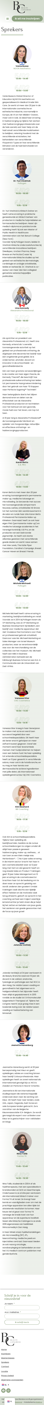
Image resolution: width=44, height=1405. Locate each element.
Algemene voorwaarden (12, 1380)
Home (4, 1349)
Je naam (8, 1304)
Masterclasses (7, 1358)
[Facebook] (3, 1390)
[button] (8, 19)
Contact (5, 1366)
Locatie (4, 1371)
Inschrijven (6, 1354)
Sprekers (5, 1362)
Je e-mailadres (12, 1312)
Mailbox (39, 1402)
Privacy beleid (7, 1375)
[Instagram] (8, 1390)
